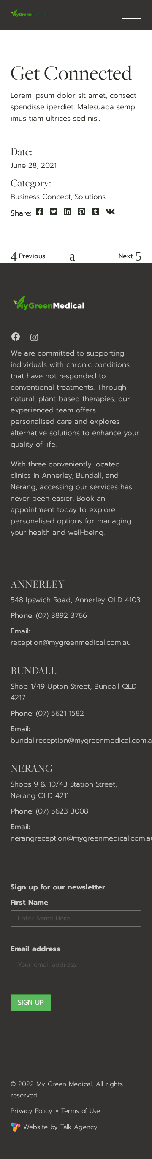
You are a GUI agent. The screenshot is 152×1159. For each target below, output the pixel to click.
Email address (35, 948)
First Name (29, 902)
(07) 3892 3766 (61, 615)
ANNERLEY (38, 583)
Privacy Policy (31, 1111)
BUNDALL (34, 670)
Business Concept (41, 196)
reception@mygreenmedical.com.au (71, 642)
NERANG (32, 768)
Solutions (90, 196)
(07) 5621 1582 (60, 713)
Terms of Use (80, 1111)
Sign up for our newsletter (58, 886)
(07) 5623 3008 (62, 811)
